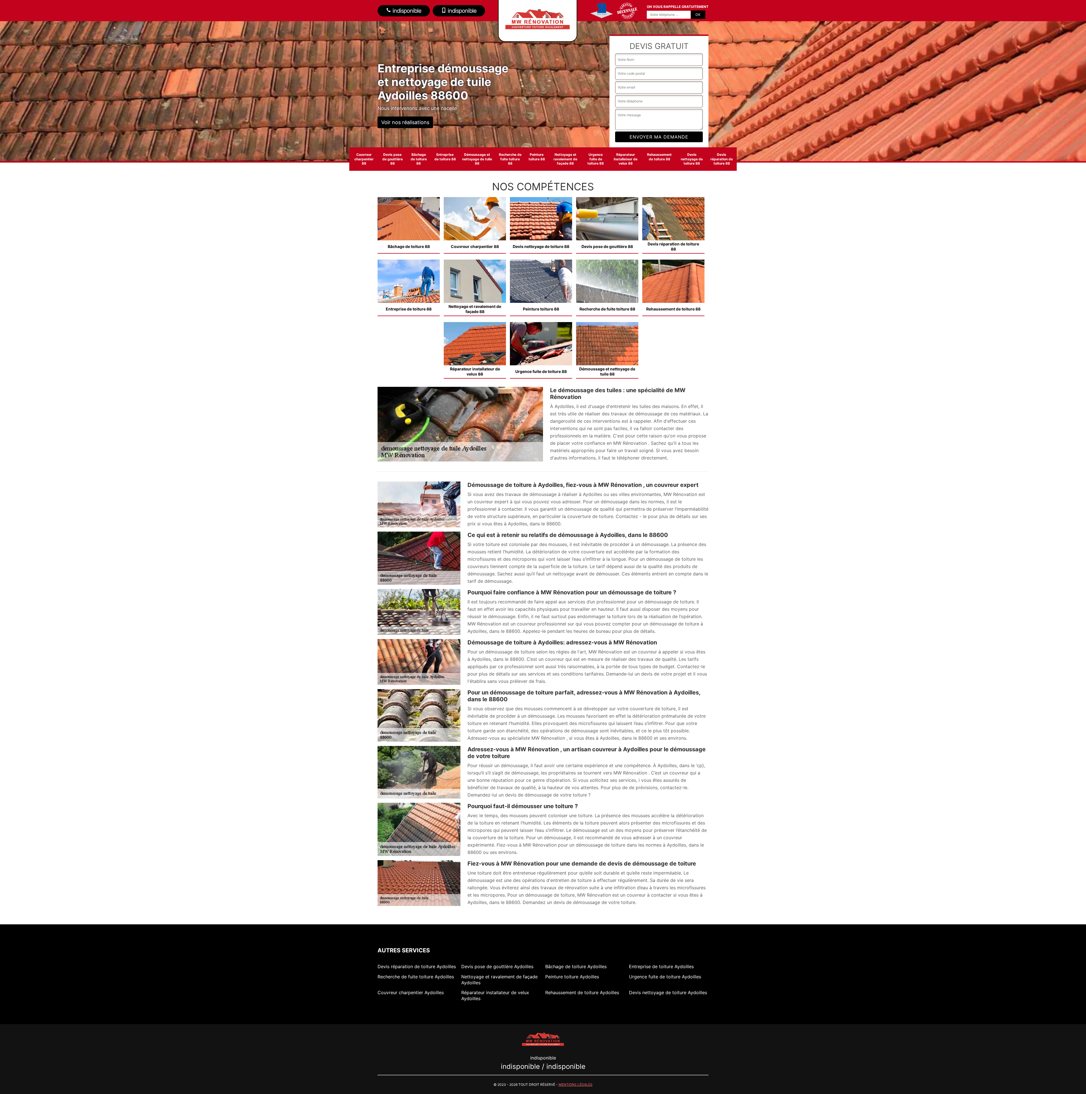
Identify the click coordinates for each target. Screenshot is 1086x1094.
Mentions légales (575, 1084)
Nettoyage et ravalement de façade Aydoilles (499, 979)
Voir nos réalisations (405, 122)
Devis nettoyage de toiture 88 (692, 158)
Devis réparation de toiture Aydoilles (417, 966)
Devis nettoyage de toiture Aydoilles (668, 992)
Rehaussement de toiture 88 (659, 156)
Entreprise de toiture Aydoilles (661, 966)
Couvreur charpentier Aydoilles (411, 992)
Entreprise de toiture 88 (445, 156)
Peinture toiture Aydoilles (572, 976)
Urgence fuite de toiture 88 (595, 158)
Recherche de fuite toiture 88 (510, 158)
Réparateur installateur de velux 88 (625, 158)
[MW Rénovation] (543, 1038)
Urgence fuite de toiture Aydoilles (665, 976)
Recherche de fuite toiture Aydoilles (416, 976)
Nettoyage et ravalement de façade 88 (565, 158)
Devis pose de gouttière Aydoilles (497, 966)
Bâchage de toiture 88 (419, 158)
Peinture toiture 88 (537, 156)
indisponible (406, 10)
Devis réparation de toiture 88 (721, 158)
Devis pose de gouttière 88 (392, 158)
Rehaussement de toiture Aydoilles (582, 992)
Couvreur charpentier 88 (364, 158)
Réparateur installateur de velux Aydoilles (495, 995)
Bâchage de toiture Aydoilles (576, 966)
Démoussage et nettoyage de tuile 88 (477, 158)
